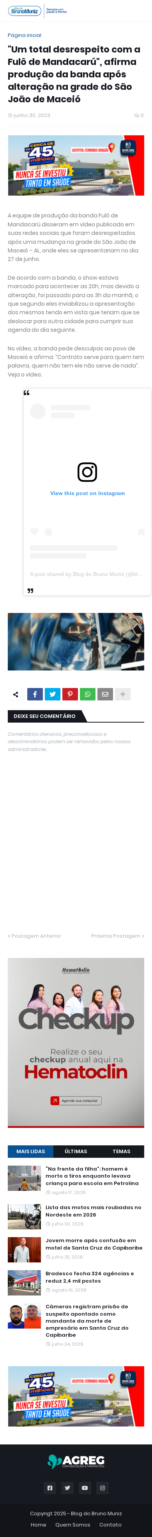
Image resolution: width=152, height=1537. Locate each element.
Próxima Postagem (115, 936)
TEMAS (121, 1151)
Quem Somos (72, 1524)
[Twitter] (52, 694)
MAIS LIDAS (30, 1151)
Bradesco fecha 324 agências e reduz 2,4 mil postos (90, 1277)
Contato (110, 1524)
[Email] (105, 694)
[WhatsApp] (87, 694)
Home (38, 1524)
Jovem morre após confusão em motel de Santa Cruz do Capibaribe (94, 1244)
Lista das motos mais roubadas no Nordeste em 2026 (93, 1211)
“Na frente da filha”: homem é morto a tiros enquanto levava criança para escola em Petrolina (92, 1176)
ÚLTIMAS (76, 1151)
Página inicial (24, 35)
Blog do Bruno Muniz (96, 1513)
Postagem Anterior (36, 936)
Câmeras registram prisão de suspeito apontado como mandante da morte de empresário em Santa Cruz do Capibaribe (87, 1321)
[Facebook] (35, 694)
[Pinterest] (70, 694)
